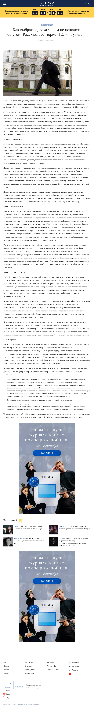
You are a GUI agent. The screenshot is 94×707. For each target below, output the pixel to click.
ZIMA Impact (29, 673)
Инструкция (47, 24)
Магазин (6, 666)
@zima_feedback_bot (34, 687)
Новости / (63, 526)
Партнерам (29, 662)
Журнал (6, 670)
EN (85, 3)
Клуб (5, 662)
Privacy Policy (52, 666)
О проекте (28, 666)
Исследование (30, 670)
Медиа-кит (50, 662)
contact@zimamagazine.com (33, 685)
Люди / (17, 526)
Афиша (5, 673)
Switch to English (53, 670)
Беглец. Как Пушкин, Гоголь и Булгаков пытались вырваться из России (29, 540)
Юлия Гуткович (51, 40)
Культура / (18, 538)
